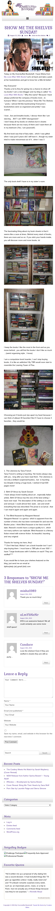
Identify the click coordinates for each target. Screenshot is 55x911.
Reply (46, 603)
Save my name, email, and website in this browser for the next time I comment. (28, 735)
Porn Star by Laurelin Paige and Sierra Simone (26, 788)
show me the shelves (39, 35)
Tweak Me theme (38, 905)
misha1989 (28, 591)
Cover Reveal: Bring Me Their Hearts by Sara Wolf (28, 785)
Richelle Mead (36, 892)
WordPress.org (13, 832)
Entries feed (12, 825)
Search (44, 753)
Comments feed (13, 829)
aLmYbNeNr (29, 615)
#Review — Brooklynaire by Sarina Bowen (24, 782)
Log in (9, 822)
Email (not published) (13, 711)
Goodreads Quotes (44, 898)
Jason (26, 35)
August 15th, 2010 (26, 594)
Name (7, 701)
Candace (26, 645)
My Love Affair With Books (15, 77)
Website (7, 721)
